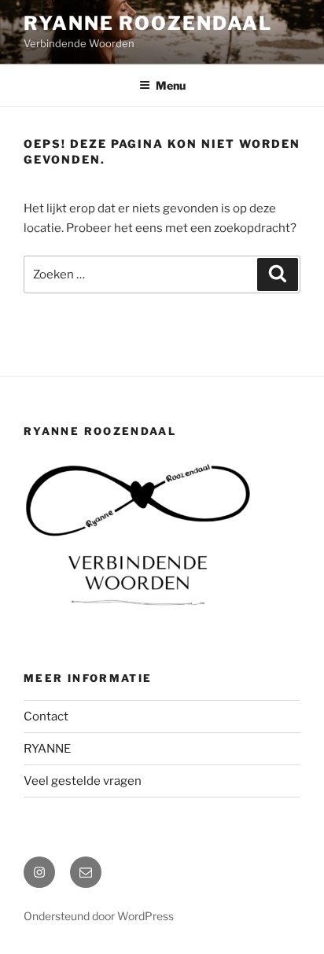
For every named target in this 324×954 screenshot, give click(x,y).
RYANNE (47, 749)
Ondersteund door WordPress (99, 916)
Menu (171, 85)
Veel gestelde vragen (83, 781)
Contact (46, 716)
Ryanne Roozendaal (148, 23)
